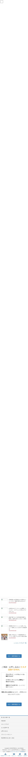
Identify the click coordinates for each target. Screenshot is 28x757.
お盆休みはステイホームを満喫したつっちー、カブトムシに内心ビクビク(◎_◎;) (17, 610)
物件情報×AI (20, 755)
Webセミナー (14, 755)
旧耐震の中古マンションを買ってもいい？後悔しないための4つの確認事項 (18, 627)
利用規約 (22, 751)
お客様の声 (25, 755)
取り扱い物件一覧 (5, 717)
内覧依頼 (3, 720)
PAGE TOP (25, 750)
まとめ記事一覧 (5, 727)
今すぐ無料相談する (14, 656)
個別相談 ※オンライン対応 (5, 755)
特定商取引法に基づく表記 (7, 738)
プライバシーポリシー (6, 734)
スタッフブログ (5, 724)
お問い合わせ (4, 731)
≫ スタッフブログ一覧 (20, 643)
